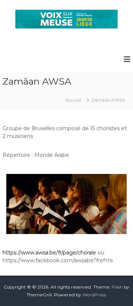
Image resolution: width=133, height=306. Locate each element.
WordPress (94, 294)
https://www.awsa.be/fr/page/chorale (49, 252)
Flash (117, 287)
